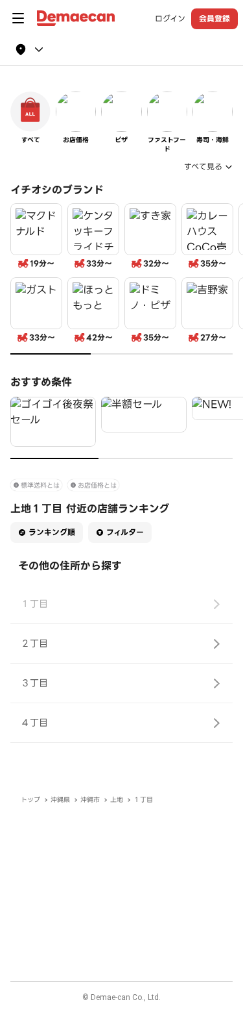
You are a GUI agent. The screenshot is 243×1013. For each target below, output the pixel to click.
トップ (30, 799)
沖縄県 (60, 799)
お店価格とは (97, 485)
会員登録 (214, 18)
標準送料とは (40, 485)
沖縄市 (90, 799)
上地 (116, 799)
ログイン (170, 19)
